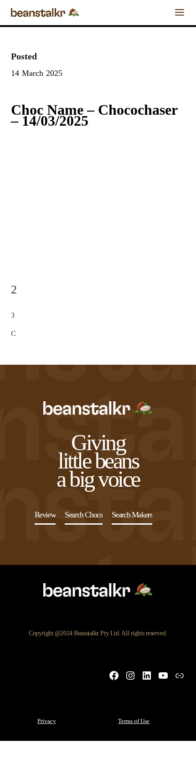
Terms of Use (134, 721)
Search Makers (132, 514)
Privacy (46, 721)
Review (45, 514)
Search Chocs (83, 514)
